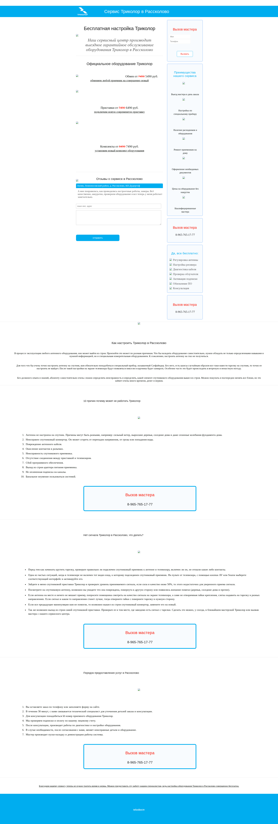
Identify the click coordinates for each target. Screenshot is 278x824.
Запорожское (150, 796)
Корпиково (185, 805)
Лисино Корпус (135, 800)
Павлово (177, 796)
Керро (219, 805)
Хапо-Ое (258, 798)
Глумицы (174, 800)
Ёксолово (243, 798)
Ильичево (85, 805)
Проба (108, 798)
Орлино (157, 805)
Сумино (18, 803)
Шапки (58, 796)
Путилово (139, 798)
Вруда (194, 800)
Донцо (244, 800)
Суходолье (259, 796)
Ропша (114, 803)
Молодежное (96, 805)
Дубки (94, 803)
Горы (163, 796)
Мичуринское (214, 796)
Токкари (46, 798)
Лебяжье (89, 803)
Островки (272, 798)
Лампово (139, 805)
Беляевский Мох (153, 798)
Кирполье (65, 798)
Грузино (214, 805)
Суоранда (52, 798)
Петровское (228, 796)
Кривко (11, 798)
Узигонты (154, 803)
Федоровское (42, 796)
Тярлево (105, 800)
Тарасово (24, 796)
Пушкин (142, 800)
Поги (88, 800)
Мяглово (22, 798)
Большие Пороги (251, 798)
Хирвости (41, 798)
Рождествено (173, 805)
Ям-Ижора (77, 800)
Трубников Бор (51, 796)
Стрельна (248, 805)
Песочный (226, 803)
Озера (231, 800)
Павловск (93, 800)
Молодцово (184, 798)
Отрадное (182, 796)
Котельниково (193, 805)
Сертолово (232, 803)
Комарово (46, 805)
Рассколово (82, 796)
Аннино (131, 803)
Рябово (88, 796)
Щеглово (206, 798)
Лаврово (200, 798)
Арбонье (153, 800)
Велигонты (147, 803)
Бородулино (54, 800)
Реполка (58, 803)
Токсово (118, 798)
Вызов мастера (185, 227)
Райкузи (135, 803)
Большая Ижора (82, 803)
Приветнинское (112, 805)
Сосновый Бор (107, 803)
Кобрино (179, 805)
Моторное (266, 796)
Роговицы (168, 800)
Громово (63, 796)
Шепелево (99, 803)
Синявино (157, 796)
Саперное (241, 796)
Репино (41, 805)
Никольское (28, 800)
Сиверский (133, 805)
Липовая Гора (160, 800)
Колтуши (100, 798)
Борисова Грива (126, 798)
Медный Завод (247, 803)
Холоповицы (225, 800)
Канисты (81, 798)
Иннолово (141, 803)
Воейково (36, 798)
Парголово (220, 803)
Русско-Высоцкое (211, 803)
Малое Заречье (237, 800)
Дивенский (145, 805)
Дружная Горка (164, 805)
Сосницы (53, 803)
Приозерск (242, 805)
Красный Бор (70, 800)
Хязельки (70, 798)
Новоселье (119, 803)
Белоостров (255, 803)
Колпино (127, 800)
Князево (187, 803)
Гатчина (122, 805)
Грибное (187, 796)
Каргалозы (183, 800)
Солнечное (35, 805)
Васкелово (235, 805)
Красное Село (65, 803)
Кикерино (148, 800)
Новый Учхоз (207, 805)
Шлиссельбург (169, 796)
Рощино (11, 796)
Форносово (84, 800)
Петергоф (253, 805)
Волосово (94, 796)
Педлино (200, 805)
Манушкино (236, 798)
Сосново (125, 796)
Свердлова (16, 798)
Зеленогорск (59, 805)
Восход (208, 796)
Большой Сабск (208, 800)
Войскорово (30, 796)
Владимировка (165, 803)
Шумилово (253, 796)
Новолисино (62, 800)
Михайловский (201, 796)
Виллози (199, 803)
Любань (40, 800)
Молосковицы (217, 800)
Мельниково (132, 796)
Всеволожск (17, 796)
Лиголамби (58, 798)
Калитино (189, 800)
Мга (161, 796)
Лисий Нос (261, 803)
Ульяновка (121, 800)
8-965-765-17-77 (185, 234)
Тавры (95, 798)
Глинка (36, 796)
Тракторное (235, 796)
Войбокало (177, 798)
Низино (159, 803)
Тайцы (204, 803)
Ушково (79, 805)
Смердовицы (30, 803)
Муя (210, 798)
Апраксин (145, 798)
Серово (90, 805)
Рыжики (90, 798)
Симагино (66, 805)
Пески (118, 805)
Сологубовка (167, 798)
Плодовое (112, 796)
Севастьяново (119, 796)
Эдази (178, 800)
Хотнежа (13, 803)
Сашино (182, 803)
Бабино (49, 800)
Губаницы (24, 803)
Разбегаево (125, 803)
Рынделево (99, 800)
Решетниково (73, 805)
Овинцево (37, 803)
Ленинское (52, 805)
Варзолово (229, 805)
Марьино (173, 803)
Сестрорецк (28, 805)
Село (247, 800)
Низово (214, 798)
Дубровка (229, 798)
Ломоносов (73, 803)
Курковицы (199, 800)
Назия (133, 798)
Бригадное (221, 796)
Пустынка (111, 800)
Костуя (44, 800)
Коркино (76, 798)
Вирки (86, 798)
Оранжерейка (265, 798)
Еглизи (116, 800)
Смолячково (104, 805)
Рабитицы (43, 803)
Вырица (127, 805)
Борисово (6, 798)
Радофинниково (74, 796)
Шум (172, 798)
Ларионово (100, 796)
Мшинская (151, 805)
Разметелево (29, 798)
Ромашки (106, 796)
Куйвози (223, 805)
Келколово (193, 796)
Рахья (104, 798)
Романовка (113, 798)
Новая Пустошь (193, 798)
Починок (247, 796)
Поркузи (35, 800)
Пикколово (193, 803)
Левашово (239, 803)
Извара (48, 803)
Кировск (160, 798)
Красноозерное (140, 796)
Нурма (68, 796)
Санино (178, 803)
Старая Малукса (221, 798)
